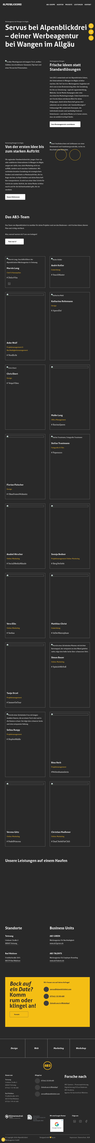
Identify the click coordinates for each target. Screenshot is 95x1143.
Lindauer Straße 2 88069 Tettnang (11, 941)
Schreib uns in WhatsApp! (59, 1003)
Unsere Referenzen (13, 197)
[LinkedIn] (74, 1121)
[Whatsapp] (91, 38)
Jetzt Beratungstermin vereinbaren (63, 124)
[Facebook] (86, 1121)
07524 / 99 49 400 (11, 1101)
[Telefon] (91, 25)
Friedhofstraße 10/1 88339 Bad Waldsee (12, 959)
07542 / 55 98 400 (57, 996)
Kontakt (16, 1014)
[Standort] (91, 32)
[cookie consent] (3, 1139)
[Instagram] (80, 1121)
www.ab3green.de (56, 943)
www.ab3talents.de (57, 961)
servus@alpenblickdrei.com (60, 989)
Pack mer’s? (12, 241)
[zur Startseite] (12, 4)
